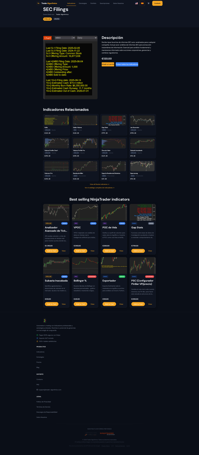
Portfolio (93, 3)
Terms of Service (120, 446)
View (64, 251)
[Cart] (148, 3)
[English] (136, 3)
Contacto (157, 3)
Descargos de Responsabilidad (46, 412)
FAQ (37, 384)
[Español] (142, 3)
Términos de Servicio (43, 407)
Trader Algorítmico (62, 14)
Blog (37, 367)
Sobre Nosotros (118, 3)
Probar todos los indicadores (127, 64)
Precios (38, 362)
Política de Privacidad (43, 402)
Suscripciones (104, 3)
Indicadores (71, 3)
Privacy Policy (106, 446)
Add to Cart (51, 251)
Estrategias (83, 3)
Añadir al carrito (108, 64)
